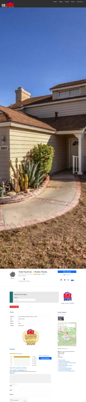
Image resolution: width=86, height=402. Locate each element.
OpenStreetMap (70, 345)
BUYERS (55, 1)
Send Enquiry (67, 274)
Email (11, 390)
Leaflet (63, 345)
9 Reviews (43, 274)
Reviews (12, 349)
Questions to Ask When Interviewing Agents (67, 362)
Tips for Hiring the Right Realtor (65, 369)
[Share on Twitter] (65, 280)
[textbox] (25, 300)
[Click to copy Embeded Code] (72, 280)
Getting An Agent (62, 360)
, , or (67, 303)
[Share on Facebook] (61, 280)
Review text (12, 373)
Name (11, 385)
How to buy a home (62, 366)
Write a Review (67, 272)
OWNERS (61, 1)
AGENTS (73, 1)
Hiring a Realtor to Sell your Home (65, 365)
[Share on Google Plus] (68, 280)
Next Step (13, 306)
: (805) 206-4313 (23, 275)
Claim (13, 278)
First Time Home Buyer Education (65, 368)
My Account (80, 1)
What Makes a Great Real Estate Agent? (66, 370)
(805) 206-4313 (65, 348)
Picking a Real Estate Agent (64, 361)
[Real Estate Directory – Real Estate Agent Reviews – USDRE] (8, 4)
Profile (12, 312)
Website (11, 394)
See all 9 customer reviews (18, 368)
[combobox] (25, 300)
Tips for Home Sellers (63, 364)
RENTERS (67, 1)
